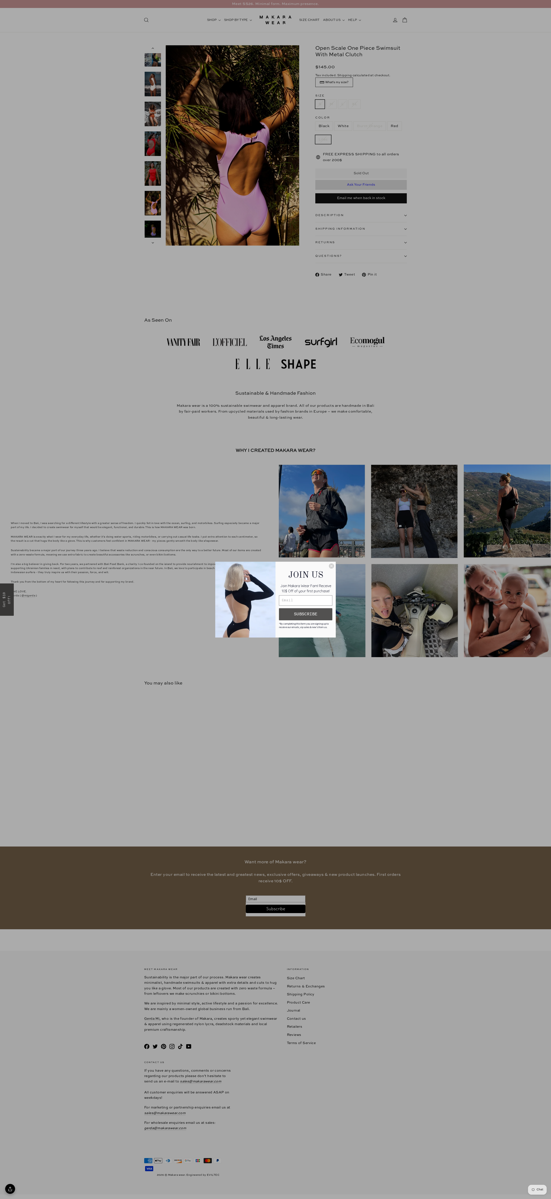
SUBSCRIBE (305, 614)
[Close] (331, 566)
